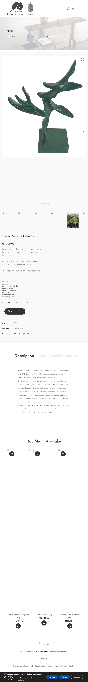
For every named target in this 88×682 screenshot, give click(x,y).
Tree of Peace (27, 37)
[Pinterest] (24, 333)
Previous (4, 132)
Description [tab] (24, 355)
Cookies (72, 665)
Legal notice (40, 665)
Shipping (49, 665)
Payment (58, 665)
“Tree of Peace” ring (44, 614)
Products (17, 37)
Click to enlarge (82, 59)
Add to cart (16, 311)
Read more (44, 623)
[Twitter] (19, 333)
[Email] (28, 333)
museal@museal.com (58, 651)
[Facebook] (15, 333)
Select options (18, 626)
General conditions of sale (23, 665)
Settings (77, 677)
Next (84, 132)
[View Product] (44, 623)
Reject (64, 677)
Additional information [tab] (58, 355)
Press (65, 665)
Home (9, 37)
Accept (52, 677)
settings (21, 680)
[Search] (78, 8)
